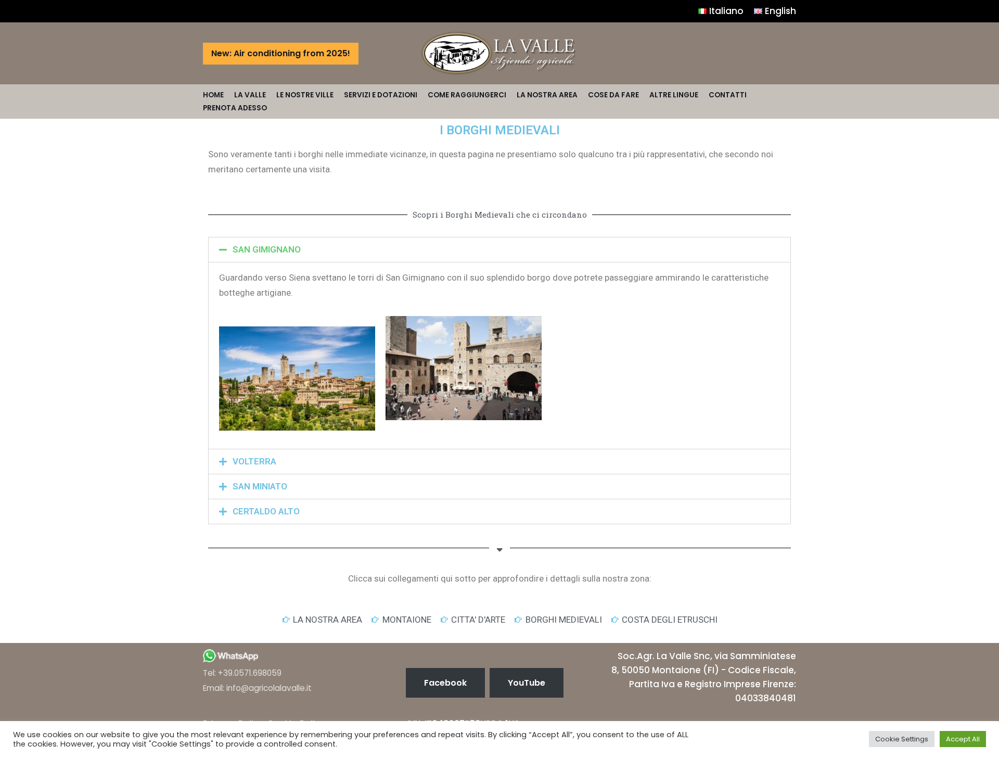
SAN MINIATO (260, 486)
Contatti (728, 95)
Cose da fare (613, 95)
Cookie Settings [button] (901, 739)
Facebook (445, 683)
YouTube (526, 683)
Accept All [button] (963, 739)
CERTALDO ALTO (266, 511)
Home (213, 95)
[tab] (499, 249)
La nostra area (547, 95)
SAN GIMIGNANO (267, 249)
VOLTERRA (254, 461)
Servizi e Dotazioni (380, 95)
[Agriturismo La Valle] (499, 53)
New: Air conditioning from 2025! (280, 53)
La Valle (250, 95)
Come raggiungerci (467, 95)
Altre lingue (673, 95)
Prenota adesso (235, 108)
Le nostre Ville (305, 95)
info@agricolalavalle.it (269, 688)
